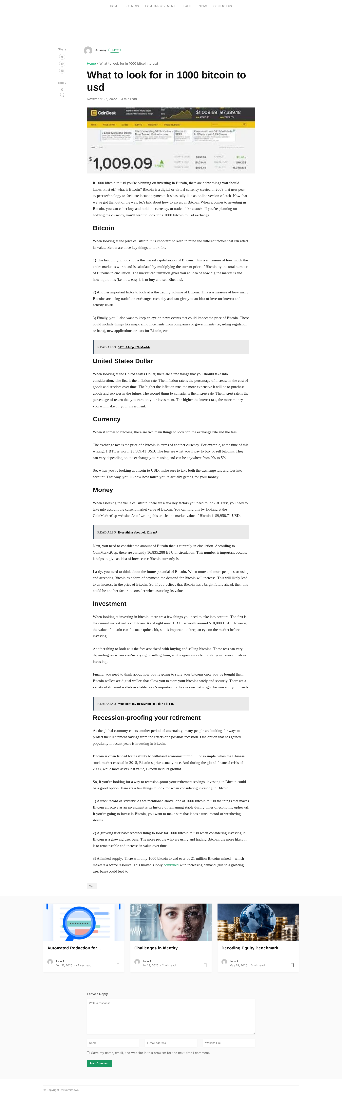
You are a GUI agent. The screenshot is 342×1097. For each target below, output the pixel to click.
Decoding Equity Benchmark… (251, 948)
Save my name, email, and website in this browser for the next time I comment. (150, 1053)
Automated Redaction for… (74, 948)
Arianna (107, 50)
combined (171, 865)
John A (59, 961)
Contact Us (222, 6)
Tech (92, 886)
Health (186, 6)
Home (114, 6)
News (203, 6)
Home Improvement (160, 6)
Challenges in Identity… (158, 948)
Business (132, 6)
